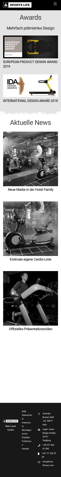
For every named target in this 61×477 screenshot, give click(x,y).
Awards (25, 448)
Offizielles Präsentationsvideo (30, 329)
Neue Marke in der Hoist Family (30, 190)
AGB (24, 411)
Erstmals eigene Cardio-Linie (30, 259)
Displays (26, 437)
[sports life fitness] (17, 7)
